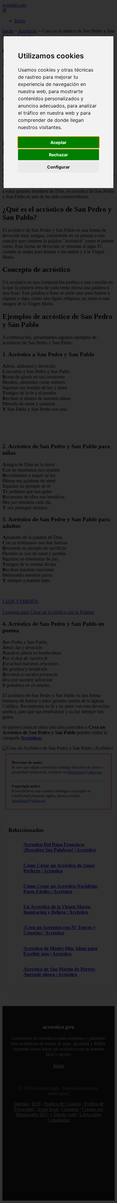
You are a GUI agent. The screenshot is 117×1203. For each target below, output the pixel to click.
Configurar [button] (58, 166)
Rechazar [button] (58, 154)
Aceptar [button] (58, 142)
